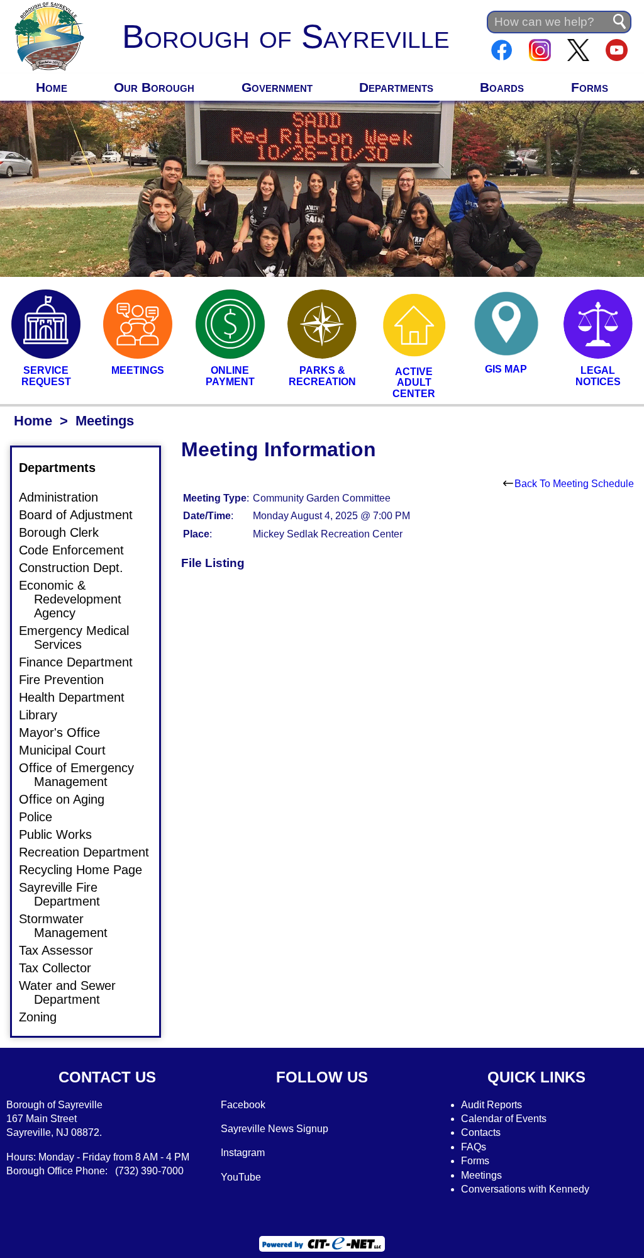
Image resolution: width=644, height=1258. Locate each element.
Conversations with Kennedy (525, 1189)
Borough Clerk (66, 532)
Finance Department (83, 662)
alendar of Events (508, 1118)
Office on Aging (69, 799)
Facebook (243, 1104)
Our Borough (154, 87)
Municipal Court (70, 750)
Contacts (481, 1132)
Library (45, 715)
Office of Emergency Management (84, 775)
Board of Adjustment (83, 515)
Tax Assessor (63, 950)
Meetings (481, 1175)
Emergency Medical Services (81, 637)
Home (51, 87)
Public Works (63, 834)
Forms (589, 87)
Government (277, 87)
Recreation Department (91, 852)
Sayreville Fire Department (67, 894)
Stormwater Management (71, 926)
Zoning (45, 1017)
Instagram (243, 1152)
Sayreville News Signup (274, 1128)
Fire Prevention (69, 680)
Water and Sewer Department (75, 992)
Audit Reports (491, 1104)
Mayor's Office (67, 732)
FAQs (473, 1147)
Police (43, 817)
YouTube (241, 1177)
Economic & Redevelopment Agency (77, 599)
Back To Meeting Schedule (574, 483)
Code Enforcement (79, 550)
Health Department (79, 697)
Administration (66, 497)
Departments (396, 87)
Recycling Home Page (88, 870)
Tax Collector (62, 968)
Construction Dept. (78, 568)
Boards (502, 87)
